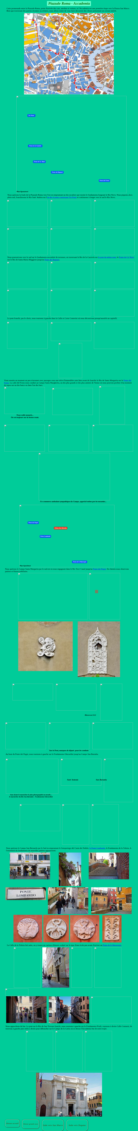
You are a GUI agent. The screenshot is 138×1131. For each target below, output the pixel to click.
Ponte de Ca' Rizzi (39, 161)
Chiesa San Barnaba (61, 528)
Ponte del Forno (104, 180)
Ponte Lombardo (45, 536)
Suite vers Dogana (77, 1125)
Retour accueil (12, 1123)
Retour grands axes (30, 1124)
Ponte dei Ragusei (57, 172)
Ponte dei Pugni (33, 522)
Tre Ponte (31, 115)
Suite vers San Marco (53, 1125)
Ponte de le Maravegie (79, 562)
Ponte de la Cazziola (35, 146)
